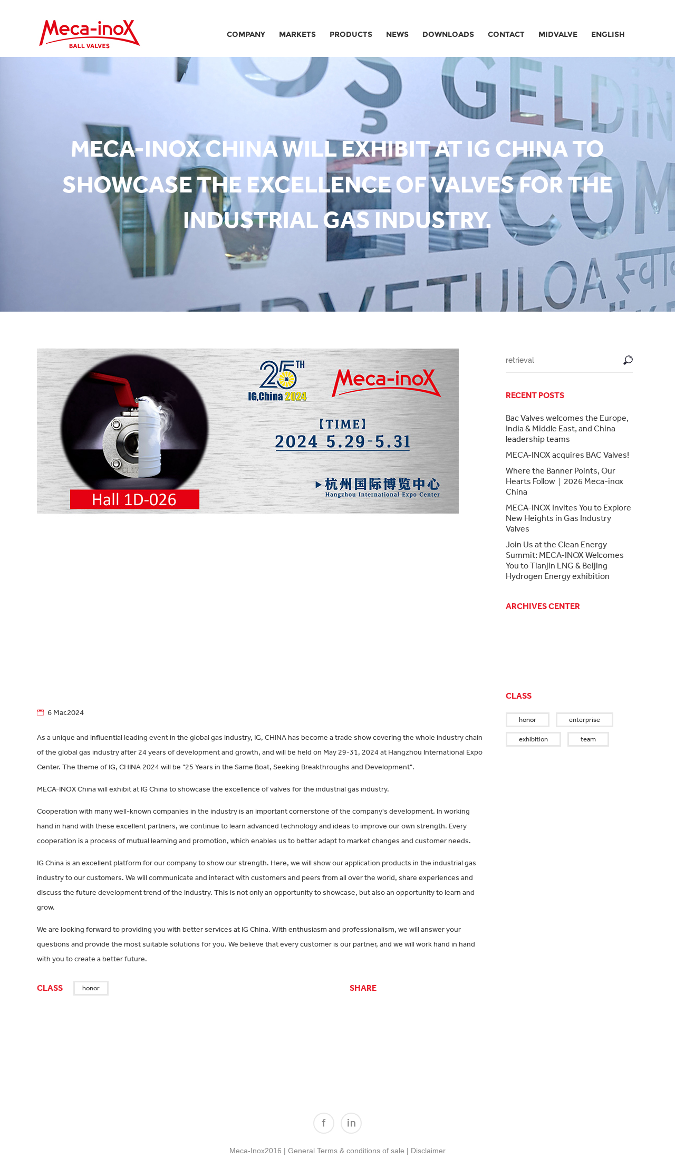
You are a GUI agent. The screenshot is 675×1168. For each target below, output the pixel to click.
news (397, 34)
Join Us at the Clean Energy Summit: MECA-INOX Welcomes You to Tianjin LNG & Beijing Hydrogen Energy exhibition (565, 560)
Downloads (448, 34)
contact (506, 34)
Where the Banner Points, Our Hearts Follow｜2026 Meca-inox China (564, 481)
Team (588, 739)
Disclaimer (428, 1150)
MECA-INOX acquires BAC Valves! (567, 454)
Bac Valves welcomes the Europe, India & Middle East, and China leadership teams (567, 428)
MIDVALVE (557, 34)
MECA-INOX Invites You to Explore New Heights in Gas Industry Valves (568, 518)
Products (351, 34)
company (246, 34)
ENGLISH (608, 34)
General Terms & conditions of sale (346, 1150)
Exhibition (533, 739)
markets (297, 34)
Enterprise (584, 719)
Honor (91, 987)
